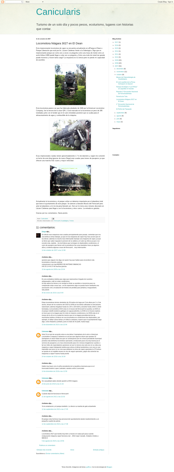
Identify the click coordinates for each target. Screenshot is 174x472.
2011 (117, 54)
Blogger (109, 467)
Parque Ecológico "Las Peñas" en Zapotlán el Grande (126, 87)
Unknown (45, 331)
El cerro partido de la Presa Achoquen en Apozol (125, 83)
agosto (119, 116)
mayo (119, 122)
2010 (117, 57)
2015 (117, 48)
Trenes (71, 220)
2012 (117, 51)
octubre (119, 74)
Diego (44, 232)
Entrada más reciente (44, 450)
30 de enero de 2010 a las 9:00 (52, 293)
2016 (117, 45)
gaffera (88, 467)
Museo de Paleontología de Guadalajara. (125, 78)
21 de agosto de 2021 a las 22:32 (53, 397)
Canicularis (58, 12)
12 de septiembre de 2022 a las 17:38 (55, 424)
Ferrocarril (57, 220)
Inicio (72, 450)
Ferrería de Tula (121, 96)
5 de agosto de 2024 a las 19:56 (53, 441)
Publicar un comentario (47, 445)
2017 (117, 42)
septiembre (121, 113)
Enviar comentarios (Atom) (55, 453)
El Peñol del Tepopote (124, 109)
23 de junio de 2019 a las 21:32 (53, 384)
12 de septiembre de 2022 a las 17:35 (55, 409)
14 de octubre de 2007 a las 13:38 (53, 250)
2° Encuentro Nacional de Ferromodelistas (125, 105)
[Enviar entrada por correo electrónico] (53, 218)
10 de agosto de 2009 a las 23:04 (53, 269)
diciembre (120, 69)
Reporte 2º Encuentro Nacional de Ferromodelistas (127, 92)
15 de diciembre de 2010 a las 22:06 (54, 324)
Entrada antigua (98, 450)
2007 (117, 66)
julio (118, 119)
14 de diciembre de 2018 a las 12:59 (54, 371)
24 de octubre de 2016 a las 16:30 (53, 356)
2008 (117, 63)
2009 (117, 60)
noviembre (120, 72)
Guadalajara (65, 220)
